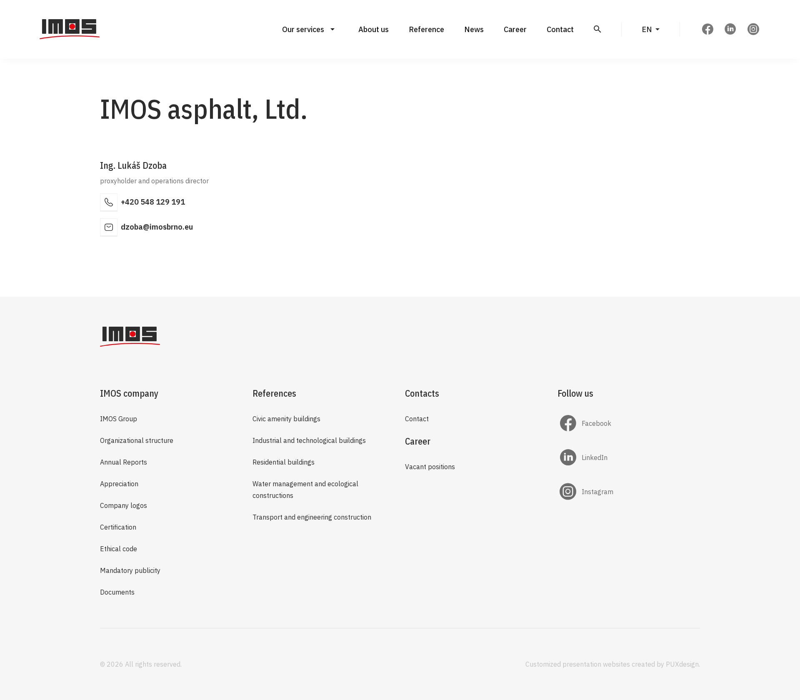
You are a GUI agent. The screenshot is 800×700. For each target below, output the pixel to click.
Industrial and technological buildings (309, 440)
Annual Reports (123, 462)
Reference (426, 29)
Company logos (123, 505)
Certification (118, 527)
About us (373, 29)
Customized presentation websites (577, 664)
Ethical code (118, 549)
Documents (117, 592)
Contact (560, 29)
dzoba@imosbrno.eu (157, 227)
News (474, 29)
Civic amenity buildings (286, 419)
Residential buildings (283, 462)
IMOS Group (118, 419)
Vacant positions (430, 466)
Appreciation (119, 484)
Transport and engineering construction (311, 517)
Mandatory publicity (130, 570)
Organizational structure (136, 440)
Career (515, 29)
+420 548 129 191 (153, 202)
